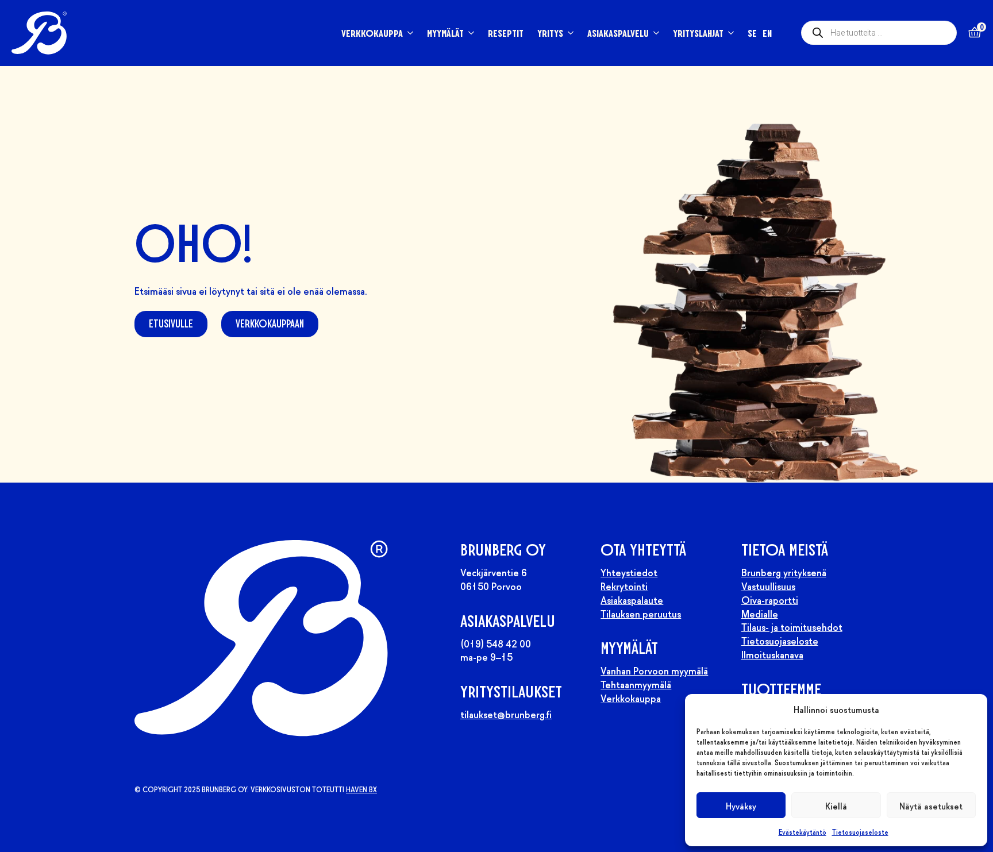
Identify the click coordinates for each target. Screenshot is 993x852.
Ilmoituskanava (772, 654)
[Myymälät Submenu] (469, 33)
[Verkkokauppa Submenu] (408, 33)
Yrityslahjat (698, 33)
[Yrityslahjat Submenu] (728, 33)
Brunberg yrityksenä (783, 572)
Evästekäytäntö (802, 831)
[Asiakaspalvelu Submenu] (654, 33)
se (752, 33)
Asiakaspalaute (632, 599)
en (767, 33)
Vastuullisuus (768, 585)
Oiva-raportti (769, 599)
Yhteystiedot (629, 572)
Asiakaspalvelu (618, 33)
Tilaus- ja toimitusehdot (791, 626)
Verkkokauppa (372, 33)
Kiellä (836, 805)
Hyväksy (741, 805)
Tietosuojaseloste (860, 831)
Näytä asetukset (931, 805)
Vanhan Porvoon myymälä (654, 670)
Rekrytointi (624, 585)
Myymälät (445, 33)
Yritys (550, 33)
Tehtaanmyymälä (636, 684)
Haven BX (361, 789)
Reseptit (506, 33)
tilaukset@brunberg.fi (506, 713)
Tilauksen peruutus (641, 613)
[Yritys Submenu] (568, 33)
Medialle (759, 613)
